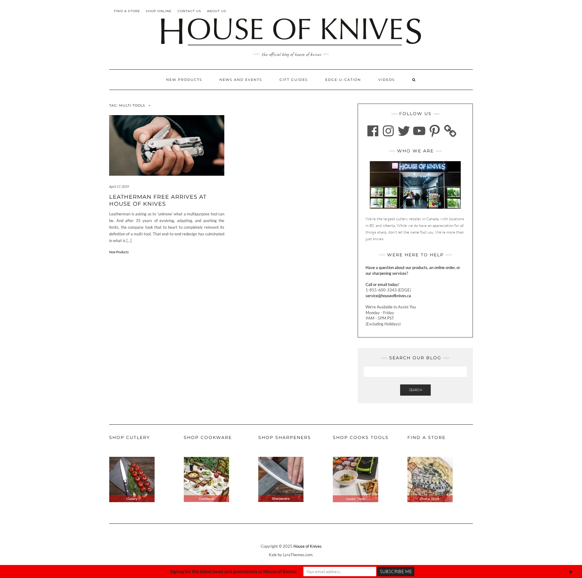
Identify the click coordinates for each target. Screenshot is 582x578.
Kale (273, 554)
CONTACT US (189, 11)
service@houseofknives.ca (388, 295)
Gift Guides (293, 80)
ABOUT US (216, 11)
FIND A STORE (127, 11)
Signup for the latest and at (233, 571)
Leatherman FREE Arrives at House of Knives (157, 200)
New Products (184, 80)
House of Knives (307, 546)
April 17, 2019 (119, 186)
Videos (386, 80)
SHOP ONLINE (159, 11)
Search (415, 390)
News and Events (240, 80)
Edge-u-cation (343, 80)
